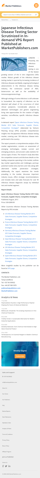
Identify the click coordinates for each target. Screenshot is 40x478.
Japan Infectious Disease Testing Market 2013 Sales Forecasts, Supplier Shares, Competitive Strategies (20, 125)
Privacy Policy (5, 440)
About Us (4, 388)
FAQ (3, 405)
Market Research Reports (5, 19)
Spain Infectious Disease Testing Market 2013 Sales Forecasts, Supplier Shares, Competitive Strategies (21, 258)
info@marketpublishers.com (9, 382)
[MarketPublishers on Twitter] (6, 466)
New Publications (6, 417)
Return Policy (5, 446)
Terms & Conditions (7, 434)
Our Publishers (6, 399)
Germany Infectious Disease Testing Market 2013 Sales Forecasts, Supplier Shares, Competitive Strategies (20, 233)
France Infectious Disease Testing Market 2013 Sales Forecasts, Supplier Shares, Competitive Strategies (21, 225)
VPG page (11, 268)
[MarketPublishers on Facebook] (3, 466)
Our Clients (5, 394)
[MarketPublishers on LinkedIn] (9, 466)
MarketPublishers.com (9, 291)
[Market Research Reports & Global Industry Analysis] (11, 5)
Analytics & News (6, 428)
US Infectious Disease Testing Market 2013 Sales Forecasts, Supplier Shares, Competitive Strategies (21, 216)
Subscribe (20, 356)
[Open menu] (36, 5)
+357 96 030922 (7, 376)
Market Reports (6, 411)
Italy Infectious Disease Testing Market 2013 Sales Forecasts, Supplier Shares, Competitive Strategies (21, 242)
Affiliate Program (6, 451)
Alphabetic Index (6, 423)
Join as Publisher (8, 457)
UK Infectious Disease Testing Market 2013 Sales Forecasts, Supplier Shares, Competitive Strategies (21, 250)
